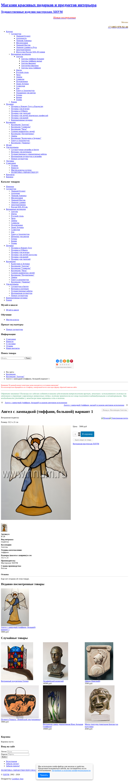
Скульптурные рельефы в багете (25, 149)
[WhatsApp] (68, 361)
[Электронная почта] (118, 418)
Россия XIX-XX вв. (19, 207)
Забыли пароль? (13, 766)
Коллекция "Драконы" (20, 143)
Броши (19, 97)
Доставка (10, 161)
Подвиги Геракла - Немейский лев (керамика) (21, 719)
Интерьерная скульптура (21, 293)
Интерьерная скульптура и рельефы (26, 156)
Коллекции (11, 122)
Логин (4, 751)
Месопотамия (22, 43)
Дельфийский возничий (53, 681)
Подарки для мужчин (20, 109)
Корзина (9, 177)
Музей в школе (12, 310)
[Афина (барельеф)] (99, 679)
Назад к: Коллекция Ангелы (115, 410)
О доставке (11, 344)
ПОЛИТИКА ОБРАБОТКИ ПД (24, 172)
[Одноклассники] (64, 361)
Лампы (19, 77)
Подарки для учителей (20, 113)
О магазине (11, 163)
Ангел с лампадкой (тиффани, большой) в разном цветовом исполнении (36, 403)
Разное (14, 102)
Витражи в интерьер (20, 289)
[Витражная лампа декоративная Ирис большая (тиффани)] (54, 722)
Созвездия (20, 86)
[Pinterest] (71, 361)
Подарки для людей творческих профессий (29, 115)
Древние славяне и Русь (26, 47)
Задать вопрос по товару (83, 440)
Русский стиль (22, 72)
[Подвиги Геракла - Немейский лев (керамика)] (20, 718)
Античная (15, 193)
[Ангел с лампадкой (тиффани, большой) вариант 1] (15, 625)
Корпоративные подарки (22, 120)
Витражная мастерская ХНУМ (86, 444)
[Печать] (105, 418)
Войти (4, 757)
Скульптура (16, 34)
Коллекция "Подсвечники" (22, 134)
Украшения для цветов (26, 93)
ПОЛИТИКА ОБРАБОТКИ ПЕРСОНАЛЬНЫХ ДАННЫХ (26, 770)
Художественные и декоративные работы (29, 154)
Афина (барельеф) (92, 681)
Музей (9, 145)
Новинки (10, 186)
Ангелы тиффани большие (32, 59)
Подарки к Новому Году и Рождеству (27, 106)
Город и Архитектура (25, 90)
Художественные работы (22, 291)
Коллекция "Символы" (21, 127)
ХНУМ (6, 774)
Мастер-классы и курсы (21, 170)
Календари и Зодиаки (20, 264)
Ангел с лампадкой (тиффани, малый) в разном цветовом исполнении (94, 405)
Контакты (10, 174)
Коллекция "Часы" (19, 129)
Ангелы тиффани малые (31, 61)
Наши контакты (13, 348)
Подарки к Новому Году (21, 248)
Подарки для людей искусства (24, 255)
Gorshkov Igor (17, 779)
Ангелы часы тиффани (31, 68)
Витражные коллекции (21, 54)
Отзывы (14, 165)
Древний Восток (23, 45)
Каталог (9, 31)
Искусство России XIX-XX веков (30, 52)
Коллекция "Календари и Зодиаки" (26, 138)
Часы (18, 75)
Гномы (19, 100)
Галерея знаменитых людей (23, 131)
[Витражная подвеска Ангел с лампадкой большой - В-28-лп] (36, 519)
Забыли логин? (12, 764)
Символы (20, 79)
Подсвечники (22, 81)
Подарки (10, 104)
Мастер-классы (12, 320)
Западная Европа (23, 50)
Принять (44, 775)
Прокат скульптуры (19, 159)
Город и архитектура (20, 280)
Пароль (4, 754)
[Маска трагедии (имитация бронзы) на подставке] (100, 722)
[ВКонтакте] (57, 361)
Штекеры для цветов (20, 236)
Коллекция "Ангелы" (20, 125)
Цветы (19, 70)
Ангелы (19, 56)
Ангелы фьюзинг (28, 63)
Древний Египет (23, 36)
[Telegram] (60, 361)
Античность (21, 38)
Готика (19, 95)
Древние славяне (18, 202)
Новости (15, 168)
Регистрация (11, 761)
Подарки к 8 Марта (19, 111)
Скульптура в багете (20, 286)
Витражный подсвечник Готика (14, 681)
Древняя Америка (23, 40)
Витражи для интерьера (21, 152)
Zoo (17, 88)
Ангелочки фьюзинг (30, 65)
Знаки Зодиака (22, 84)
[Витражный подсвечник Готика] (17, 679)
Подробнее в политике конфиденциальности (71, 770)
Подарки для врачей (19, 118)
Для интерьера (12, 147)
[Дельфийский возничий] (55, 679)
